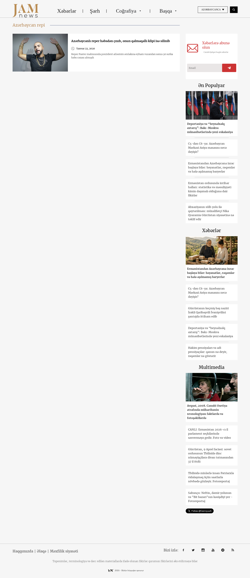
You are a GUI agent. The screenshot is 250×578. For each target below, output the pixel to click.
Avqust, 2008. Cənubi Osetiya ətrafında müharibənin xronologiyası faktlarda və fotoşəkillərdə (207, 412)
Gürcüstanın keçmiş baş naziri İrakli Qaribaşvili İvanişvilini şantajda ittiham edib (208, 312)
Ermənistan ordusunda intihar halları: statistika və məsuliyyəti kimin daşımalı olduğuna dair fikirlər (209, 189)
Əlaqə (41, 551)
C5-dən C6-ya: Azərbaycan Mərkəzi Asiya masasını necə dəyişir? (207, 147)
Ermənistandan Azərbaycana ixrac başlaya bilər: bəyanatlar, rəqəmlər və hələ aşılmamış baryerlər (211, 167)
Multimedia (211, 367)
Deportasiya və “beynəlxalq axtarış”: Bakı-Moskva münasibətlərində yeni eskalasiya (210, 128)
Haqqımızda (23, 551)
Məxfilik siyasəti (64, 551)
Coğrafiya (126, 11)
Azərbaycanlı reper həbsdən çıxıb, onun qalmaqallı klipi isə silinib (120, 41)
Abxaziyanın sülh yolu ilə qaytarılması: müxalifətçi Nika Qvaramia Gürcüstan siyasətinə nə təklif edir (211, 213)
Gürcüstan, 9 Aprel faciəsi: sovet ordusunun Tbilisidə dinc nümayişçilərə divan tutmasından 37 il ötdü (210, 455)
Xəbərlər (66, 11)
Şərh (95, 11)
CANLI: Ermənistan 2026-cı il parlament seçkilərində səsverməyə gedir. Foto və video (209, 433)
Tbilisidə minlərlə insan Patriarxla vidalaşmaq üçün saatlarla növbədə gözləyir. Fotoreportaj (211, 477)
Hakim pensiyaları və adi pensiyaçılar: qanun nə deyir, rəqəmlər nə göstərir (207, 352)
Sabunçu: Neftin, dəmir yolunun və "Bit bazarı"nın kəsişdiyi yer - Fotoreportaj (210, 497)
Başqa (166, 11)
